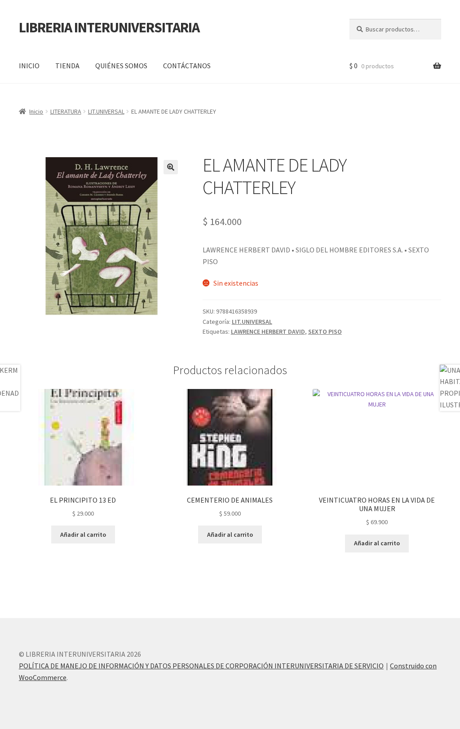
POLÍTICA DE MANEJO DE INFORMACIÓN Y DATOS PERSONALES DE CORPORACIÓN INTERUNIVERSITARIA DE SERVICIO (201, 665)
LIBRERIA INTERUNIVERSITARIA (109, 27)
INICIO (29, 65)
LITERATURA (65, 111)
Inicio (36, 111)
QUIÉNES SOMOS (121, 65)
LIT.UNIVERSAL (106, 111)
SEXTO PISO (325, 331)
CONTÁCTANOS (187, 65)
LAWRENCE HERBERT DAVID (268, 331)
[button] (171, 167)
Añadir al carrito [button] (83, 534)
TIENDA (67, 65)
